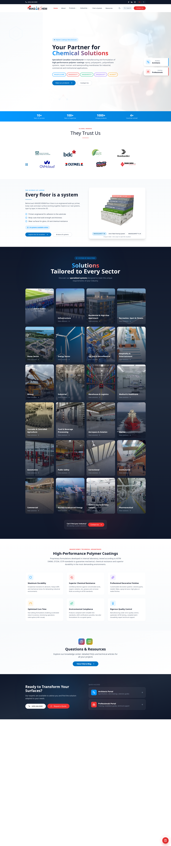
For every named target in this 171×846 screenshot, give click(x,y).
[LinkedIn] (132, 2)
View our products (62, 83)
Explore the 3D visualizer (36, 235)
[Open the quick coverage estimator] (165, 840)
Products (72, 8)
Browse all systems (62, 235)
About (63, 8)
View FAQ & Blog (84, 664)
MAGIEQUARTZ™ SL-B (134, 234)
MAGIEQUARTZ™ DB (99, 234)
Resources (109, 8)
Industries (83, 8)
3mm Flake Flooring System (117, 234)
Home (56, 8)
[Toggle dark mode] (119, 8)
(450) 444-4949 (32, 2)
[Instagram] (135, 2)
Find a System (97, 8)
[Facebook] (128, 2)
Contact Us (139, 8)
